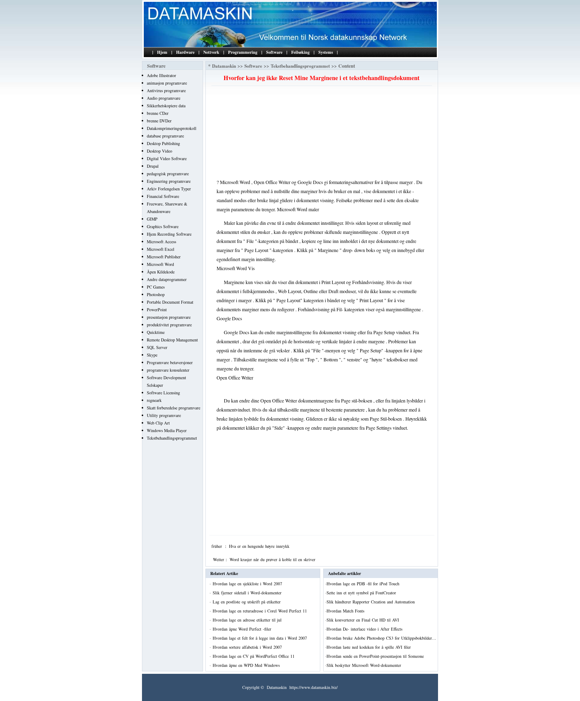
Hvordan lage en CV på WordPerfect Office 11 (254, 656)
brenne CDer (158, 113)
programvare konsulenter (168, 370)
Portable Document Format (170, 302)
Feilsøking (300, 52)
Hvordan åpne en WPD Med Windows (247, 665)
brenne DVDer (159, 121)
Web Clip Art (158, 423)
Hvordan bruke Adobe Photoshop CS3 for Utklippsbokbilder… (381, 638)
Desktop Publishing (163, 143)
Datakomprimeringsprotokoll (171, 128)
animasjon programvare (167, 83)
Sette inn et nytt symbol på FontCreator (362, 593)
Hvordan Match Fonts (346, 611)
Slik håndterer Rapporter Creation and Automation (371, 602)
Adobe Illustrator (161, 75)
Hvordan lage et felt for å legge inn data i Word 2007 (260, 638)
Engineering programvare (169, 181)
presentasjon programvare (169, 317)
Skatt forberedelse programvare (173, 408)
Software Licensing (163, 393)
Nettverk (211, 52)
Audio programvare (163, 98)
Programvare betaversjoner (170, 362)
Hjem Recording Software (169, 234)
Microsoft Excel (160, 249)
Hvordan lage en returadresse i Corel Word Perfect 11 (260, 611)
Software (274, 52)
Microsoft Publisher (164, 257)
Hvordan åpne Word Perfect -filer (243, 629)
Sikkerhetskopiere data (166, 105)
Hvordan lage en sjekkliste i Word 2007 (248, 583)
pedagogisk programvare (168, 173)
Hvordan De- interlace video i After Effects (365, 629)
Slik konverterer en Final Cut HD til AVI (364, 620)
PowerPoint (157, 309)
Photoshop (156, 294)
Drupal (153, 166)
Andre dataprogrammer (167, 279)
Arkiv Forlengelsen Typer (169, 189)
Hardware (185, 52)
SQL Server (157, 347)
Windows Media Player (167, 430)
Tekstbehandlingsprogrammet (172, 438)
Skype (152, 355)
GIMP (152, 219)
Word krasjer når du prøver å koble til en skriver (273, 559)
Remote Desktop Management (172, 340)
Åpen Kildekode (161, 272)
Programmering (242, 52)
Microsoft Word (160, 264)
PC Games (156, 287)
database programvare (165, 136)
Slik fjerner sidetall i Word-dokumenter (248, 593)
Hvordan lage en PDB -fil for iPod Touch (364, 583)
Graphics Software (163, 226)
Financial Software (163, 196)
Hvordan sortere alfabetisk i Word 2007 (248, 647)
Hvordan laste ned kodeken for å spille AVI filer (369, 647)
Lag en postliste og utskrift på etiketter (247, 602)
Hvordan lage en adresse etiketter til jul (248, 620)
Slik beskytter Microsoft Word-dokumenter (365, 665)
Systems (325, 52)
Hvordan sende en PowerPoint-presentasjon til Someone (376, 656)
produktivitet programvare (169, 325)
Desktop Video (159, 151)
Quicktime (156, 332)
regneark (154, 400)
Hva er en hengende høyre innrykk (260, 546)
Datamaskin (224, 66)
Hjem (162, 52)
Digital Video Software (167, 158)
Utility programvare (164, 415)
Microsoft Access (161, 241)
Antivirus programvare (166, 90)
